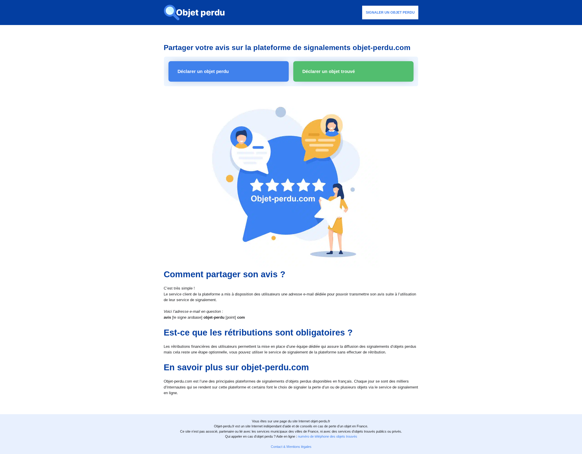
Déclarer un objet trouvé (328, 71)
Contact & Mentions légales (291, 447)
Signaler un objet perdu (390, 12)
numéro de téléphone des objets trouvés (327, 436)
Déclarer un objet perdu (203, 71)
